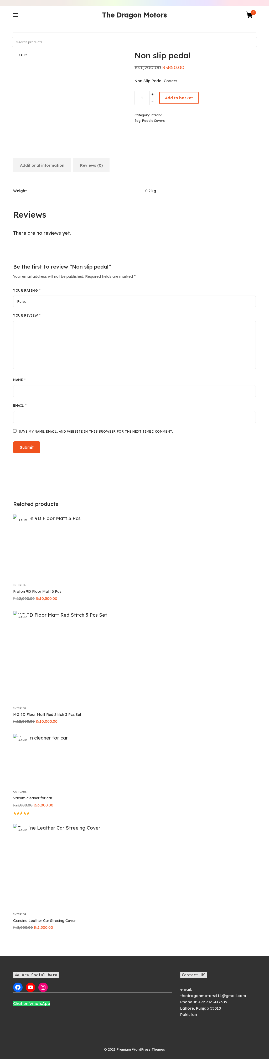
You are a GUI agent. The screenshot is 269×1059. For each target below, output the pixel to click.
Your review (27, 315)
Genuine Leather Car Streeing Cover (44, 920)
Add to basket (179, 97)
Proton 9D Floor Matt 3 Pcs (37, 591)
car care (20, 791)
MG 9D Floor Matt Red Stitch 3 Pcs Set (47, 714)
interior (156, 115)
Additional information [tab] (42, 165)
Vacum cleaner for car (32, 798)
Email (20, 405)
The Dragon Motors (134, 15)
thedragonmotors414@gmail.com (213, 995)
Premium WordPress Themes (140, 1049)
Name (19, 380)
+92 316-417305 (212, 1001)
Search (250, 42)
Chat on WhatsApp (31, 1003)
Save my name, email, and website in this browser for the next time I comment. (96, 431)
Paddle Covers (153, 121)
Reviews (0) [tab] (91, 165)
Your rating (27, 290)
